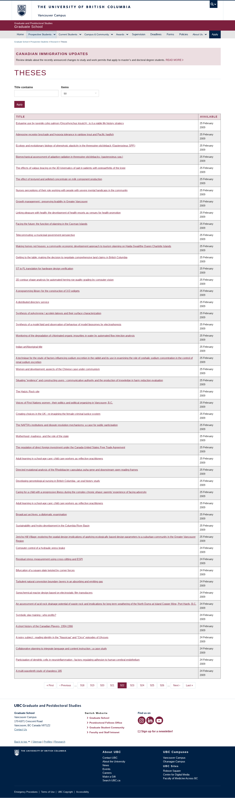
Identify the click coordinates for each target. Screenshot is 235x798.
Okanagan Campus (174, 761)
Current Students (68, 34)
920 (103, 685)
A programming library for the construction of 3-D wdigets (48, 290)
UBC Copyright (65, 792)
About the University (114, 761)
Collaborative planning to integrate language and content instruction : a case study (61, 648)
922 (123, 685)
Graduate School (21, 42)
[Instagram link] (142, 720)
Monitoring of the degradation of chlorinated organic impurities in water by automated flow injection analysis (75, 335)
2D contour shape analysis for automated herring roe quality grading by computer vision (65, 279)
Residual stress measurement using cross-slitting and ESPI (49, 559)
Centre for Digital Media (176, 774)
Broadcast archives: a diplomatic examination (41, 514)
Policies (183, 34)
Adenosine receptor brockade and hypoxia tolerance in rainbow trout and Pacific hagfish (65, 134)
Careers (107, 772)
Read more (174, 59)
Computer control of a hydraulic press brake (40, 547)
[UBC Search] (213, 4)
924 (143, 685)
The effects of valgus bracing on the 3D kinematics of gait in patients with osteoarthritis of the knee (70, 167)
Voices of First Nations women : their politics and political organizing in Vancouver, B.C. (64, 402)
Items (65, 87)
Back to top (21, 741)
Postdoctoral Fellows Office (105, 722)
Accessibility (82, 792)
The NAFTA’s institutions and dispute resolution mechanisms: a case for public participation (67, 425)
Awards (120, 34)
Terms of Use (48, 792)
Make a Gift (109, 776)
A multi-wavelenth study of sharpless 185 (39, 670)
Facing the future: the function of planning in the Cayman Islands (51, 223)
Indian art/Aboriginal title (29, 346)
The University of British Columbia (21, 10)
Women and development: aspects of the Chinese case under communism (58, 369)
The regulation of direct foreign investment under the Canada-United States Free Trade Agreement (70, 447)
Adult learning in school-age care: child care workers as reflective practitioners (59, 458)
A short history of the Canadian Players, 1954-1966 (44, 626)
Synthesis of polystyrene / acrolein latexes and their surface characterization (58, 313)
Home (20, 34)
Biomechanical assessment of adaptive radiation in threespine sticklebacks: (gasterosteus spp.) (69, 156)
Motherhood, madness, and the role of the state (42, 436)
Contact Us (20, 729)
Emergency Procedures (26, 792)
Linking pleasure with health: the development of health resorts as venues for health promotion (68, 212)
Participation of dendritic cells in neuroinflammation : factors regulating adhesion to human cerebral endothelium (78, 659)
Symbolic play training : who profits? (36, 615)
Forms (170, 34)
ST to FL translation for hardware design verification (44, 268)
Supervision (138, 34)
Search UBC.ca (111, 780)
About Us (198, 34)
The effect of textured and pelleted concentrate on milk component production (59, 179)
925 (153, 685)
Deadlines (156, 34)
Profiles (48, 741)
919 (93, 685)
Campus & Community (96, 34)
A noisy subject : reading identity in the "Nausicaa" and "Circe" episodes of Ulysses (62, 637)
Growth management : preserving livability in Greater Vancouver (52, 201)
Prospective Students (39, 34)
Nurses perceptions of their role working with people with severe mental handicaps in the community (72, 190)
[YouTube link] (159, 720)
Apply (215, 34)
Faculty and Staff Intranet (104, 732)
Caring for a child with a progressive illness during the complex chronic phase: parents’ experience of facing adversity (81, 492)
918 (83, 685)
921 (113, 685)
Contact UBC (110, 757)
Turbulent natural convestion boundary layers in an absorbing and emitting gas (59, 581)
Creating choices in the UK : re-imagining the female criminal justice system (58, 413)
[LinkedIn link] (150, 720)
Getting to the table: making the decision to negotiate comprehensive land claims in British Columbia (71, 257)
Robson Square (172, 770)
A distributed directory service (32, 302)
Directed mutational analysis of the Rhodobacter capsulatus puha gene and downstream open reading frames (77, 469)
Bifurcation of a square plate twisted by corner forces (45, 570)
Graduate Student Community (106, 727)
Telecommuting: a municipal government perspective (45, 235)
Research (54, 42)
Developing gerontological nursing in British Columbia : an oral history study (58, 480)
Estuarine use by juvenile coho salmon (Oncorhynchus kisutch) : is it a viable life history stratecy (70, 123)
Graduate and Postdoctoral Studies (117, 706)
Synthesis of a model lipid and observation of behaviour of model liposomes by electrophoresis (68, 324)
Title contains (23, 87)
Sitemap (37, 741)
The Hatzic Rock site (27, 391)
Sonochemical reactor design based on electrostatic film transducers (54, 592)
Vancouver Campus (174, 757)
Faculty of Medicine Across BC (180, 778)
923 (133, 685)
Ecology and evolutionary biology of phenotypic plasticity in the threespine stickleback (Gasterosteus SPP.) (75, 145)
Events (106, 769)
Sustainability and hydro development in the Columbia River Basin (52, 525)
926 (163, 685)
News (106, 765)
